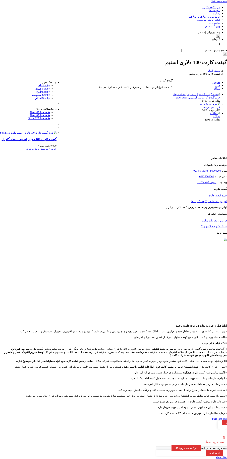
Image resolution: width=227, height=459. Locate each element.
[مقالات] (215, 113)
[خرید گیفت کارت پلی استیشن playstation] (196, 94)
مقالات (216, 116)
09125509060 (206, 176)
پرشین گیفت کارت (207, 182)
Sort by (44, 85)
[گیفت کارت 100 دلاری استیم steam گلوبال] (28, 132)
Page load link (219, 418)
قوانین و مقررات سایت (214, 220)
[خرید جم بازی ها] (210, 103)
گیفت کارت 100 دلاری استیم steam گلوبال (29, 139)
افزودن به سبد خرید (46, 148)
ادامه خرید (214, 453)
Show (40, 112)
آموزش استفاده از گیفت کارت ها (209, 201)
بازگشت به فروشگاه (186, 448)
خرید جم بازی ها (211, 107)
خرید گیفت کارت (217, 195)
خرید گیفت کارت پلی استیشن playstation (198, 97)
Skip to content (219, 1)
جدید (217, 85)
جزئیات (30, 148)
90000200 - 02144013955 (207, 170)
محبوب (216, 82)
